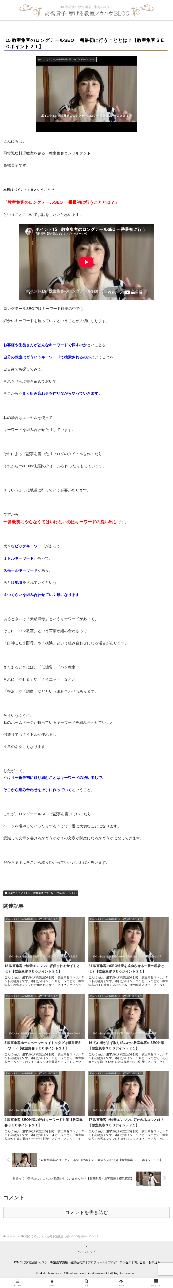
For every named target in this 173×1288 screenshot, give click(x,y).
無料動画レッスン (36, 1262)
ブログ (112, 1262)
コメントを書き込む (86, 1212)
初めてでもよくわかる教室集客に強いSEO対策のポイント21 (42, 893)
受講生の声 (77, 1262)
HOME (17, 1262)
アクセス (125, 1262)
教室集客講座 (59, 1262)
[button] (160, 826)
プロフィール (96, 1262)
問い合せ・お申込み (147, 1262)
